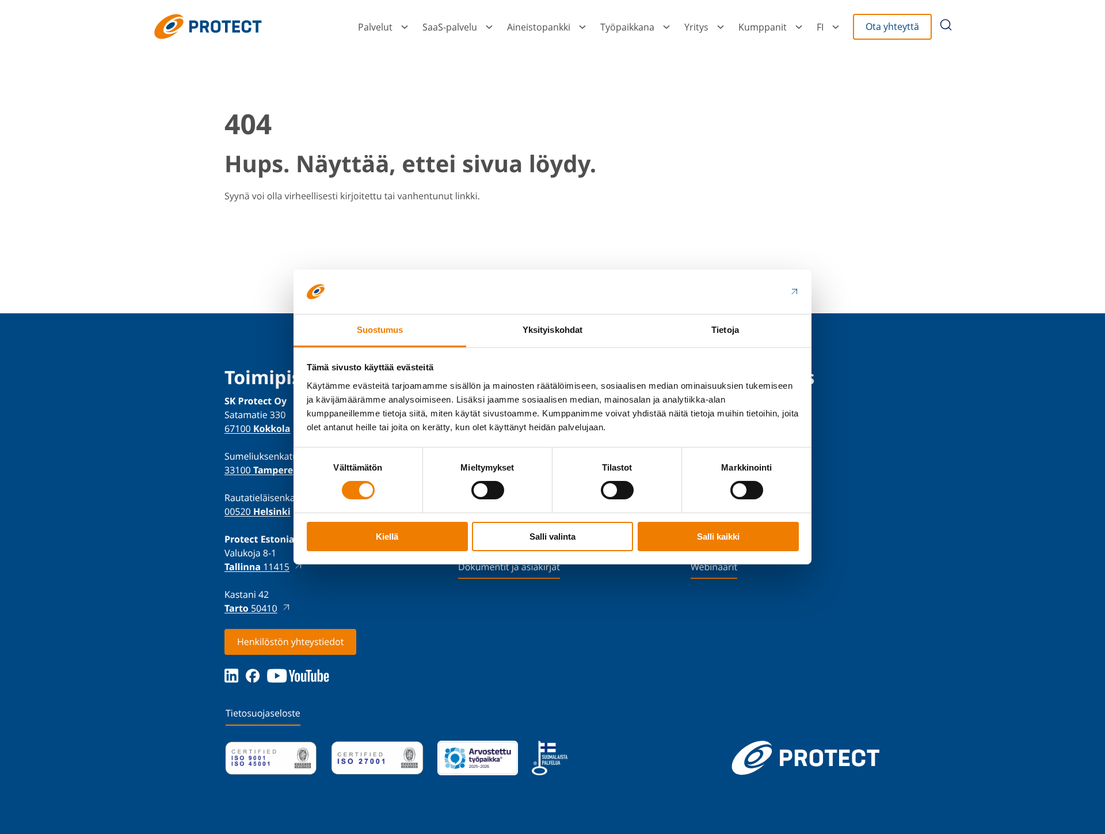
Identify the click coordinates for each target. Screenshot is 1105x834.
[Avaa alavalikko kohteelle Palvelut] (404, 27)
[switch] (487, 490)
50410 (250, 608)
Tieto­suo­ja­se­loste (263, 713)
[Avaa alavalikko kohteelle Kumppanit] (798, 27)
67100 (257, 428)
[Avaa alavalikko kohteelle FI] (835, 27)
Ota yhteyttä (892, 26)
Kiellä (387, 536)
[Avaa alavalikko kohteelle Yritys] (720, 27)
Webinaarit (714, 566)
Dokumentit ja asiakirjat (509, 566)
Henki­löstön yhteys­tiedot (290, 641)
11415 (256, 566)
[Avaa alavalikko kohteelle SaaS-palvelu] (489, 27)
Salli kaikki (718, 536)
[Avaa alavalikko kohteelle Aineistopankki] (582, 27)
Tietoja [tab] (725, 330)
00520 (257, 511)
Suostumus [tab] (380, 330)
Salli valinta (552, 536)
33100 (258, 470)
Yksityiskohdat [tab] (552, 330)
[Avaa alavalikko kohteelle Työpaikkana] (666, 27)
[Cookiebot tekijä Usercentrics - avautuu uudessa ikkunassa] (748, 291)
